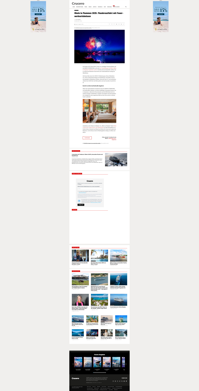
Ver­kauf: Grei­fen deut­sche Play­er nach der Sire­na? (120, 324)
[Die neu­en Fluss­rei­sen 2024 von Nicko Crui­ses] (99, 256)
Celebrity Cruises (112, 284)
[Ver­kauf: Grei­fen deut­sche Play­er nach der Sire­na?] (121, 318)
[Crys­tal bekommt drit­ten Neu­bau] (118, 300)
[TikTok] (120, 381)
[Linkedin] (116, 24)
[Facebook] (109, 24)
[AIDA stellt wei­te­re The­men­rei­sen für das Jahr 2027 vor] (107, 332)
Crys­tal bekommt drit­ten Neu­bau (118, 307)
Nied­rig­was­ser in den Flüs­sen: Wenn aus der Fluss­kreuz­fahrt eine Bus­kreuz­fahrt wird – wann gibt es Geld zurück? (99, 288)
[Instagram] (115, 381)
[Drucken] (121, 24)
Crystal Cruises (112, 305)
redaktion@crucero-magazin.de (97, 382)
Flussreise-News (93, 284)
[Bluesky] (124, 381)
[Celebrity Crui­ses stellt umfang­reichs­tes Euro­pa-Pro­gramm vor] (118, 279)
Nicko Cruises (76, 10)
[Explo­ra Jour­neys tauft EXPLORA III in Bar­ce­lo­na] (92, 332)
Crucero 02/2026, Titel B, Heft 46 (87, 369)
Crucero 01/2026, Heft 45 (97, 369)
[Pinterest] (114, 24)
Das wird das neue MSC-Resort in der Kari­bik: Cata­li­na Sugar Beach (99, 307)
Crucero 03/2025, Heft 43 (116, 369)
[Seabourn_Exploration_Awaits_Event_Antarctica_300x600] (161, 31)
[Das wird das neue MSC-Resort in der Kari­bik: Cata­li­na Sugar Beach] (99, 300)
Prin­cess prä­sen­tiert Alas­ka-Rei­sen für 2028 (77, 338)
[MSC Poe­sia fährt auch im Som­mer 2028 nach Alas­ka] (121, 332)
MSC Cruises (92, 305)
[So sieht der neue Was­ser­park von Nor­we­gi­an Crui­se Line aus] (92, 318)
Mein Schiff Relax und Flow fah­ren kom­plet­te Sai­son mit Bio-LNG (77, 324)
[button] (126, 7)
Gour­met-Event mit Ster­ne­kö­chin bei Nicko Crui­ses (80, 263)
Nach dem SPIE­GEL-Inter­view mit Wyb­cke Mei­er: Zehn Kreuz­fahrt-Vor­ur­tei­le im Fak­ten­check (79, 308)
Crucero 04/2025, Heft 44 (106, 369)
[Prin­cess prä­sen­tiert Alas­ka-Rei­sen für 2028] (78, 332)
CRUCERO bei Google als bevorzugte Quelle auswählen (84, 27)
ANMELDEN (81, 204)
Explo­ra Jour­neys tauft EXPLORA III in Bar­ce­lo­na (91, 338)
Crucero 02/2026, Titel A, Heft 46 (78, 369)
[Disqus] (90, 227)
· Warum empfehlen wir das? (96, 27)
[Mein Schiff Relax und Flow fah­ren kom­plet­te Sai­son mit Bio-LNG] (78, 318)
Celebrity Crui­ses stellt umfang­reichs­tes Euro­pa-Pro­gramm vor (118, 287)
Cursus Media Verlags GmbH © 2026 (77, 386)
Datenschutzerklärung (82, 192)
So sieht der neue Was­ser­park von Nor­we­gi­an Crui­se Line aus (92, 324)
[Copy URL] (124, 24)
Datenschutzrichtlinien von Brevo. (96, 202)
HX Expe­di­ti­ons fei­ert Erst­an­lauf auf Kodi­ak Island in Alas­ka (79, 287)
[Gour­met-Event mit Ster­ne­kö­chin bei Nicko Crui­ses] (80, 256)
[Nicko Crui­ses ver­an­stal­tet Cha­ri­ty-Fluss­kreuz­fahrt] (118, 256)
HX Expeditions (74, 284)
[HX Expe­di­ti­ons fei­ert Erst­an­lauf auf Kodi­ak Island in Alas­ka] (80, 279)
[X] (112, 24)
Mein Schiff (73, 305)
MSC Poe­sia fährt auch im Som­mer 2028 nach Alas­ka (120, 338)
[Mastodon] (126, 381)
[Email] (119, 24)
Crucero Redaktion (78, 19)
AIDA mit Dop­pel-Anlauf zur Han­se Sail (106, 324)
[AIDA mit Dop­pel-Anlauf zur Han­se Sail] (107, 318)
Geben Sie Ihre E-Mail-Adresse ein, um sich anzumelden (88, 186)
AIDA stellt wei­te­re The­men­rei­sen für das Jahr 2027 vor (106, 338)
